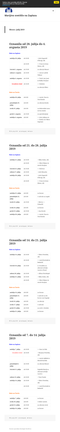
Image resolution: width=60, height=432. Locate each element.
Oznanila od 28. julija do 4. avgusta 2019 (27, 45)
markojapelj (23, 131)
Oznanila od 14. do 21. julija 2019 (28, 241)
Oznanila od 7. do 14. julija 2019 (27, 336)
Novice (31, 131)
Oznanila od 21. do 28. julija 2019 (28, 147)
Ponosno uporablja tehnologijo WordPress (20, 429)
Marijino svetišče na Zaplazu (21, 15)
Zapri (56, 2)
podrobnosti (6, 5)
